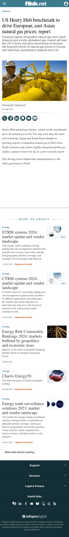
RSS (55, 504)
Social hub (49, 504)
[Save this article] (22, 118)
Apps (43, 504)
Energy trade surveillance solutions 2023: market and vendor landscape (23, 408)
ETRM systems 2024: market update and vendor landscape (23, 236)
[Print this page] (34, 118)
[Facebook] (10, 118)
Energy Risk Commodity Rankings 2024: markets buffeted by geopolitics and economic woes (22, 338)
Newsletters (32, 504)
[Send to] (28, 118)
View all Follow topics (14, 504)
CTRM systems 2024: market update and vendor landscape (23, 283)
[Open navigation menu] (3, 4)
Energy (6, 11)
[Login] (66, 3)
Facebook (26, 504)
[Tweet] (4, 118)
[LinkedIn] (16, 118)
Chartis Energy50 (16, 375)
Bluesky (37, 504)
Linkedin (20, 504)
